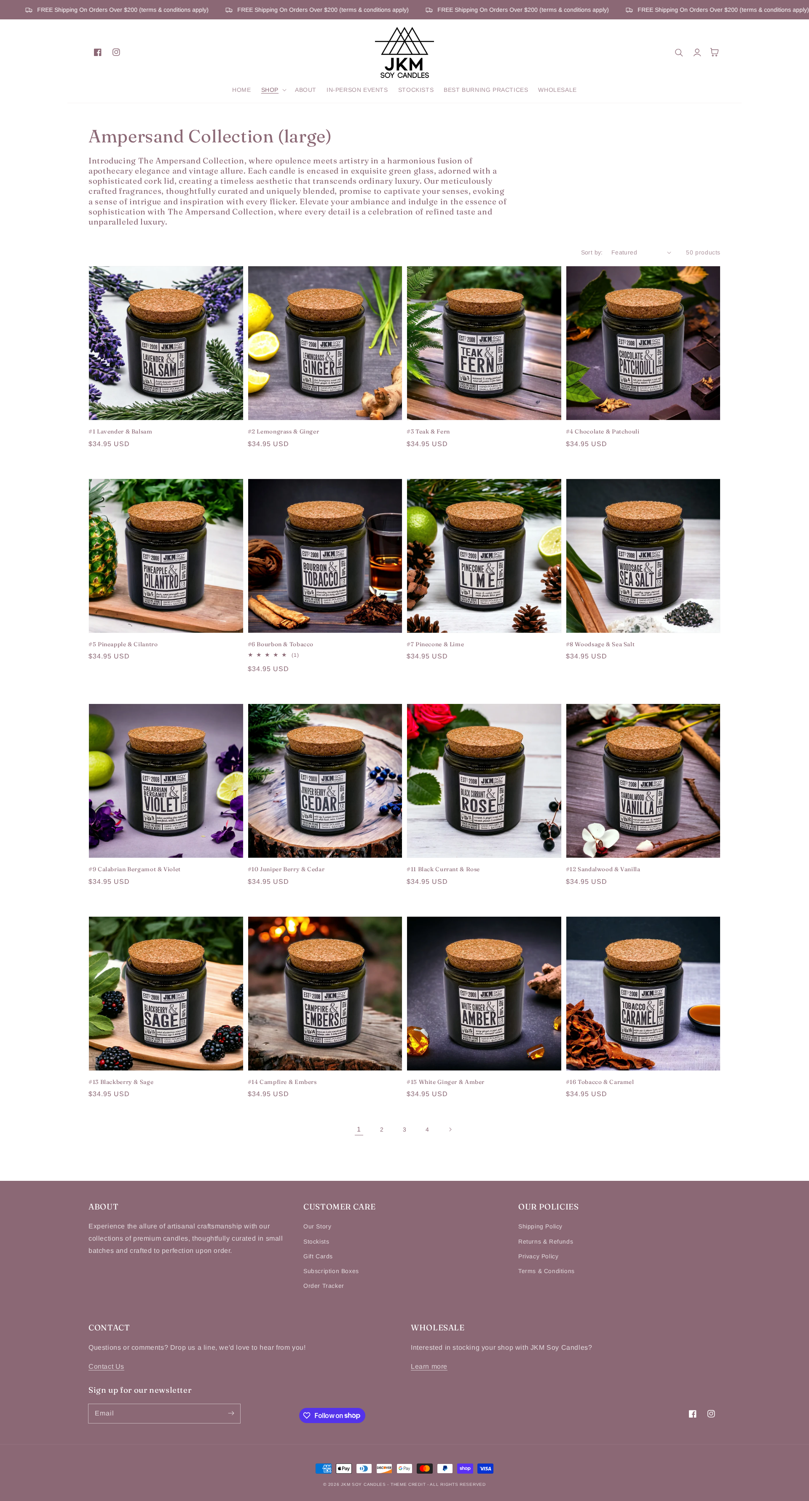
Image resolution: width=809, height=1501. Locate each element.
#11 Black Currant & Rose (443, 869)
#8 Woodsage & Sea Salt (600, 644)
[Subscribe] (231, 1413)
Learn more (429, 1366)
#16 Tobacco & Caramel (600, 1081)
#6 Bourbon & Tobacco (281, 644)
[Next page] (450, 1129)
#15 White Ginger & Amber (446, 1081)
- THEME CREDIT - (408, 1484)
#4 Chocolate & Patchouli (603, 431)
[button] (273, 90)
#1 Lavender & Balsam (120, 431)
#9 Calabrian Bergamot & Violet (134, 869)
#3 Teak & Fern (428, 431)
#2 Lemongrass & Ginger (283, 431)
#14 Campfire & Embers (282, 1081)
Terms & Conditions (546, 1271)
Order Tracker (323, 1285)
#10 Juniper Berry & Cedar (286, 869)
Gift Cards (318, 1256)
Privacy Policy (538, 1256)
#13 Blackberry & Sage (120, 1081)
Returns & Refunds (545, 1241)
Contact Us (106, 1366)
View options (166, 402)
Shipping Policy (540, 1226)
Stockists (316, 1241)
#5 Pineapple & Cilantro (123, 644)
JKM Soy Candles (363, 1484)
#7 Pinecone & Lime (435, 644)
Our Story (317, 1226)
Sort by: (592, 252)
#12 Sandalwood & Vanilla (603, 869)
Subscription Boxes (331, 1271)
